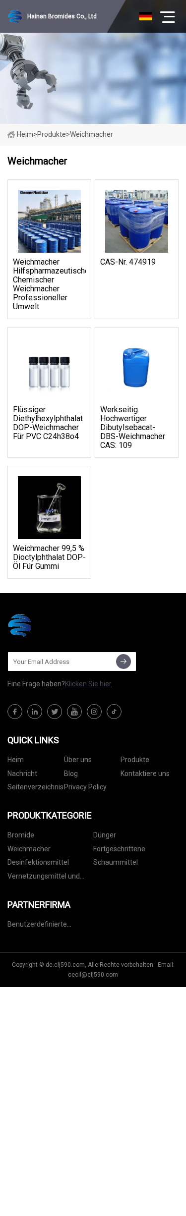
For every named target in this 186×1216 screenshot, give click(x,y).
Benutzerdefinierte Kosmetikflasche (37, 926)
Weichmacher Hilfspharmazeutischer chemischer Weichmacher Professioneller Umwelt (49, 284)
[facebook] (14, 711)
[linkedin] (34, 711)
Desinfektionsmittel (38, 862)
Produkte (51, 134)
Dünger (104, 835)
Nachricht (22, 773)
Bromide (20, 835)
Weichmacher (29, 849)
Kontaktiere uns (145, 773)
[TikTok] (114, 711)
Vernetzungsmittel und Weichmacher (43, 878)
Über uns (78, 760)
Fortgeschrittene (119, 849)
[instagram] (94, 711)
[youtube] (74, 711)
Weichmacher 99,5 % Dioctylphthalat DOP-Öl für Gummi (49, 557)
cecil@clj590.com (93, 974)
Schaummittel (115, 862)
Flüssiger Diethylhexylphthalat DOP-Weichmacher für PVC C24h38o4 (48, 423)
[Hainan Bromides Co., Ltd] (57, 625)
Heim (25, 134)
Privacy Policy (85, 787)
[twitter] (54, 711)
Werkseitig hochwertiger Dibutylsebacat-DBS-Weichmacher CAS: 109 (132, 427)
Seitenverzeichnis (35, 787)
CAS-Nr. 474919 (128, 262)
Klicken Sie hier (88, 684)
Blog (71, 773)
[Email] (123, 661)
